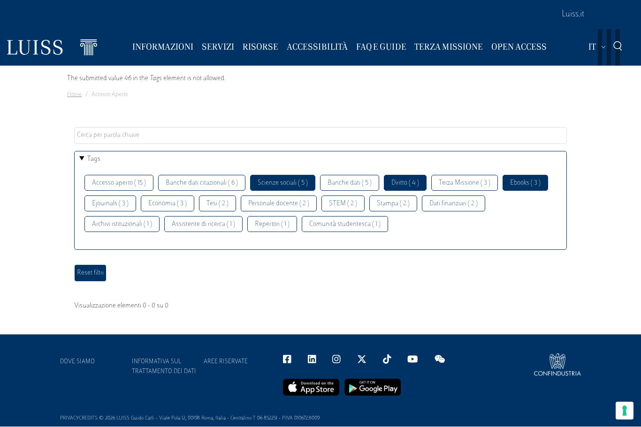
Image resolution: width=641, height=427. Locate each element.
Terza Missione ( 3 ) (464, 183)
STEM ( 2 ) (343, 203)
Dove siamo (77, 362)
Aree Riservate (226, 362)
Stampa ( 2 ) (393, 203)
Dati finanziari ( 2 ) (453, 203)
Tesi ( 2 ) (217, 203)
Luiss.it (573, 14)
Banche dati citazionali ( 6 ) (202, 183)
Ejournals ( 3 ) (110, 203)
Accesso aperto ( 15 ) (119, 183)
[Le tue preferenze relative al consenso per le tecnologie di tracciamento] (624, 411)
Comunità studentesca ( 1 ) (345, 224)
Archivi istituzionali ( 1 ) (122, 224)
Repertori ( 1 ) (272, 224)
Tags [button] (93, 159)
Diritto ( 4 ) (405, 183)
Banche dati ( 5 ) (350, 183)
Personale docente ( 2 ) (278, 203)
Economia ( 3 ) (167, 203)
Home (74, 94)
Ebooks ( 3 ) (525, 183)
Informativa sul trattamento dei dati (164, 367)
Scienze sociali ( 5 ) (283, 183)
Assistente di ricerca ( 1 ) (203, 224)
